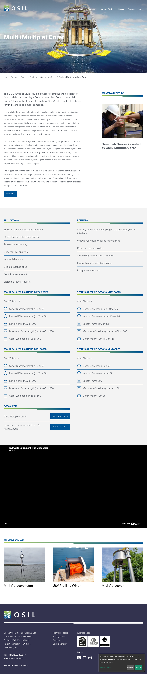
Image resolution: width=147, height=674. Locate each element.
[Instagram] (91, 657)
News (121, 9)
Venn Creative (23, 665)
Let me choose (105, 667)
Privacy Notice (59, 636)
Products (77, 9)
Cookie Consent (60, 643)
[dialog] (122, 663)
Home (6, 77)
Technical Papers (60, 632)
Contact (131, 9)
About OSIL (106, 9)
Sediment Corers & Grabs (52, 77)
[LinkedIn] (85, 657)
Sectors (91, 9)
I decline (130, 667)
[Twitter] (80, 657)
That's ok (138, 667)
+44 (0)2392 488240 (16, 654)
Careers (56, 640)
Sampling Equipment (30, 77)
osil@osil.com (16, 658)
